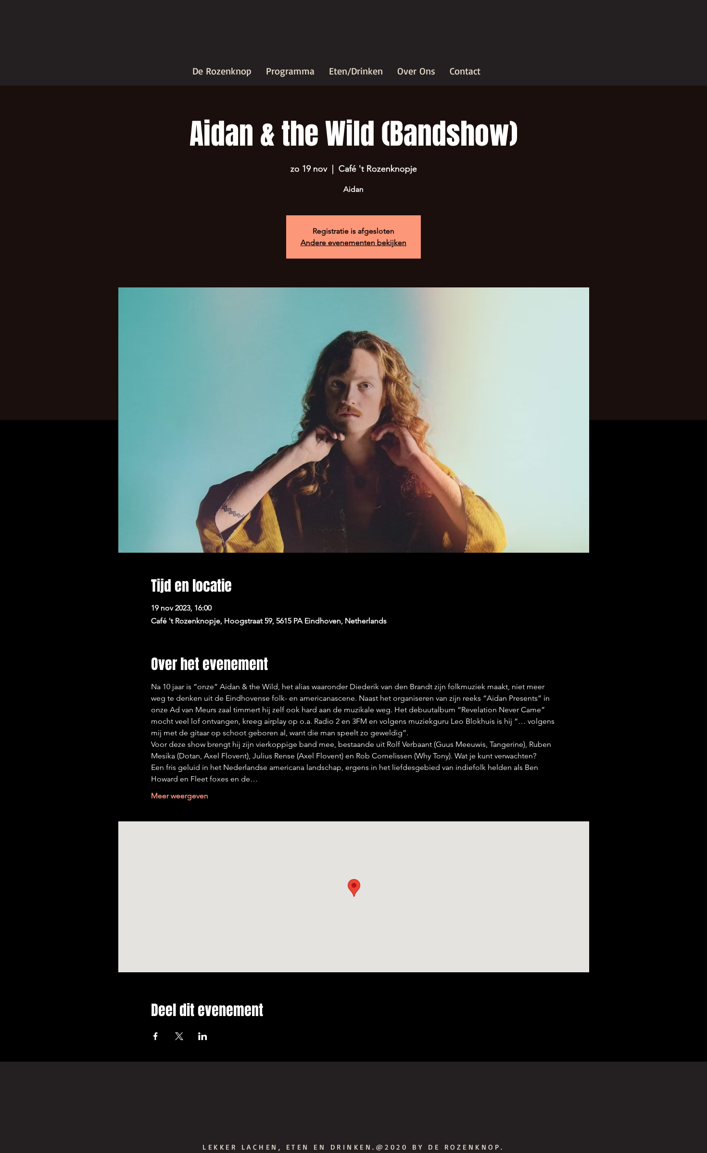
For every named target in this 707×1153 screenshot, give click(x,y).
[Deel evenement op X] (179, 1036)
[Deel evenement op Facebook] (155, 1036)
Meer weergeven (179, 795)
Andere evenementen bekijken (353, 242)
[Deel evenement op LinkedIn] (202, 1036)
